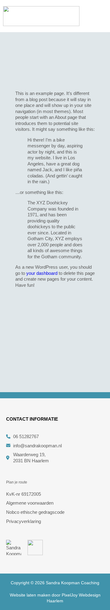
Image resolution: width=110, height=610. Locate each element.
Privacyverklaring (23, 521)
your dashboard (41, 273)
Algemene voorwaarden (29, 503)
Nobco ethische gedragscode (35, 512)
